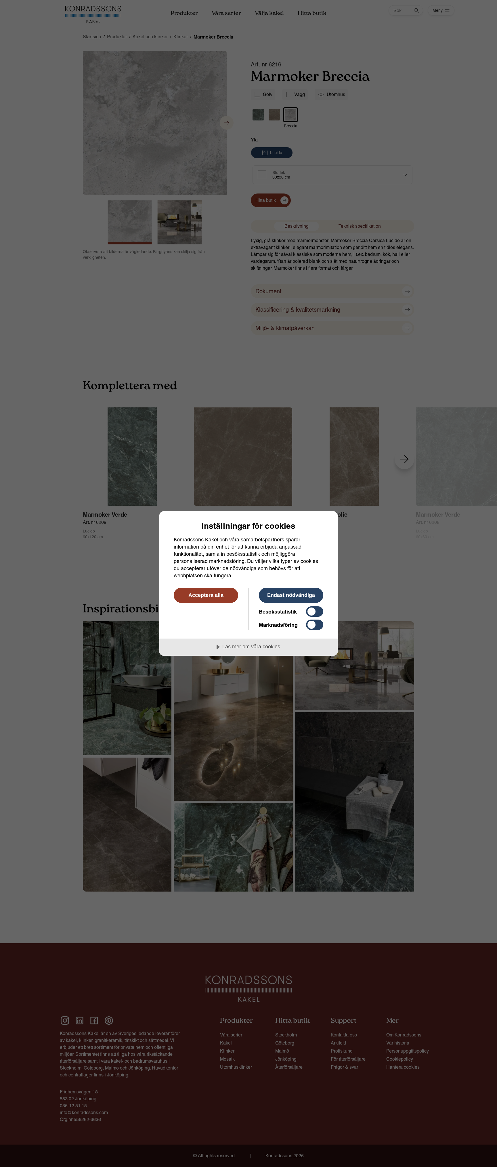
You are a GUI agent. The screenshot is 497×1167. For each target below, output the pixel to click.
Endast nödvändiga (291, 595)
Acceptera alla (205, 595)
